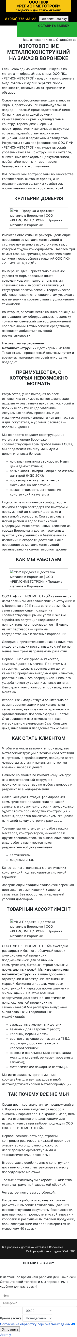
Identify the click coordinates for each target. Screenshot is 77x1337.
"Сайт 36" (68, 1251)
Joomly (5, 1335)
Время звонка (11, 1318)
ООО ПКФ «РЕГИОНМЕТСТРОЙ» (39, 6)
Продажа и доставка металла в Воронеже (34, 1247)
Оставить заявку (54, 19)
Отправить (10, 1329)
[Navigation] (73, 18)
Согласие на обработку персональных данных (36, 1324)
